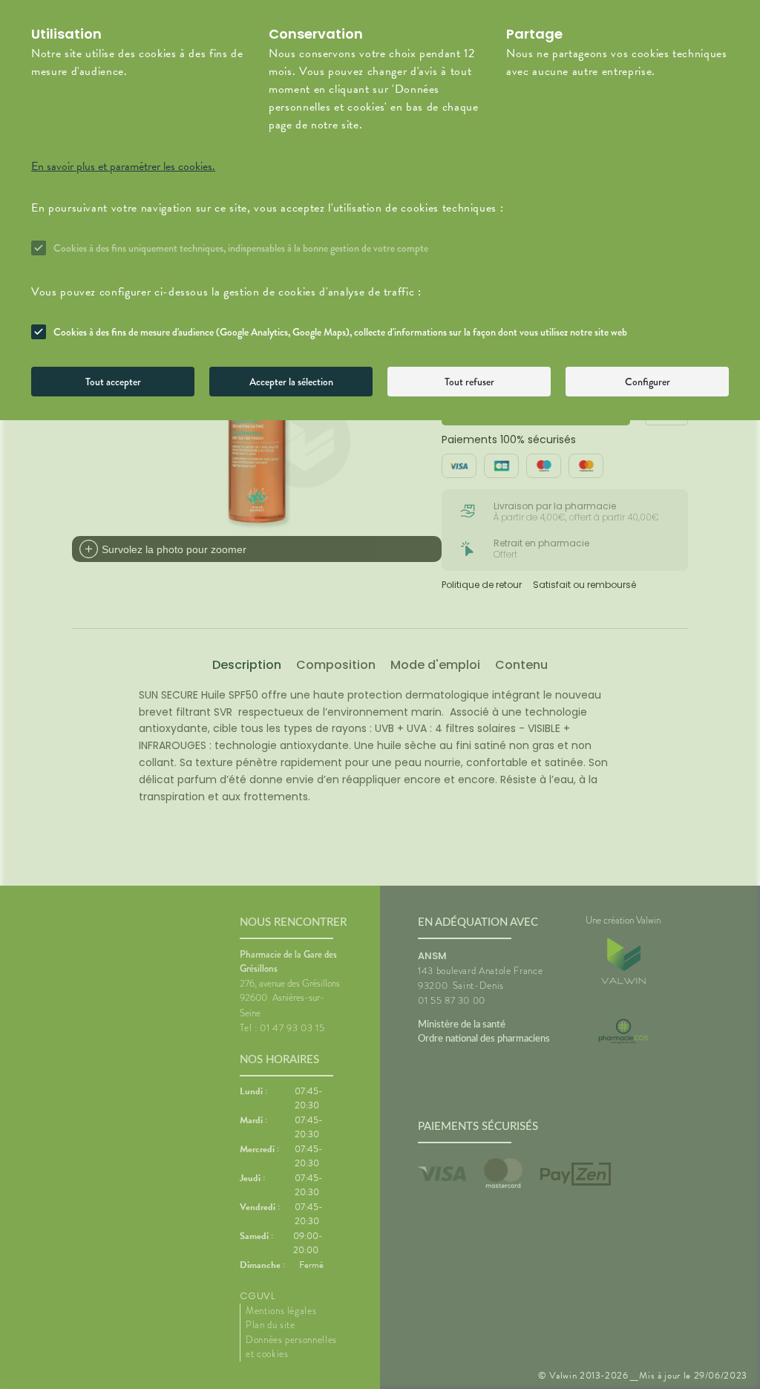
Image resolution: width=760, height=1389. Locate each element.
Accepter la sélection (291, 381)
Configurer (647, 381)
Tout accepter (113, 381)
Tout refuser (469, 381)
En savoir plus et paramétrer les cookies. (123, 166)
